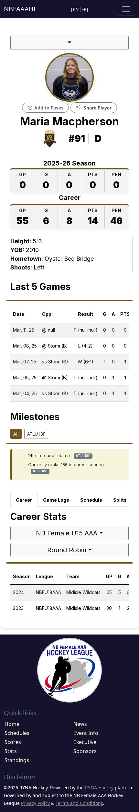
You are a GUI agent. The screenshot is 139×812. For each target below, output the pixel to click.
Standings (17, 760)
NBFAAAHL (20, 9)
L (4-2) (85, 346)
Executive (84, 742)
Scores (13, 742)
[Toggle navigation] (126, 9)
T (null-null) (85, 330)
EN (76, 9)
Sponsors (85, 751)
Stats (11, 751)
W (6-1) (85, 361)
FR (84, 9)
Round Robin (66, 550)
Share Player (94, 107)
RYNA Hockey (99, 787)
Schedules (17, 733)
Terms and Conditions (79, 803)
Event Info (85, 733)
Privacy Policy (35, 803)
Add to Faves (45, 108)
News (80, 723)
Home (12, 723)
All (16, 434)
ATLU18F (36, 434)
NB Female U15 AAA (66, 533)
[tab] (23, 500)
